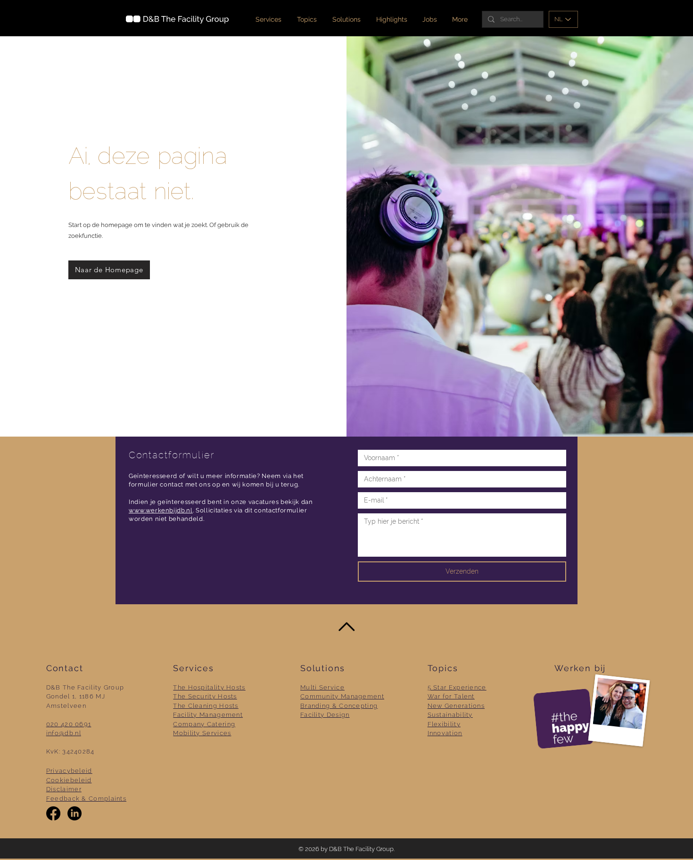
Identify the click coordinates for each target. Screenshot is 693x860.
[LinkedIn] (74, 813)
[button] (347, 19)
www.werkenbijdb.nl (161, 510)
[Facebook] (53, 813)
